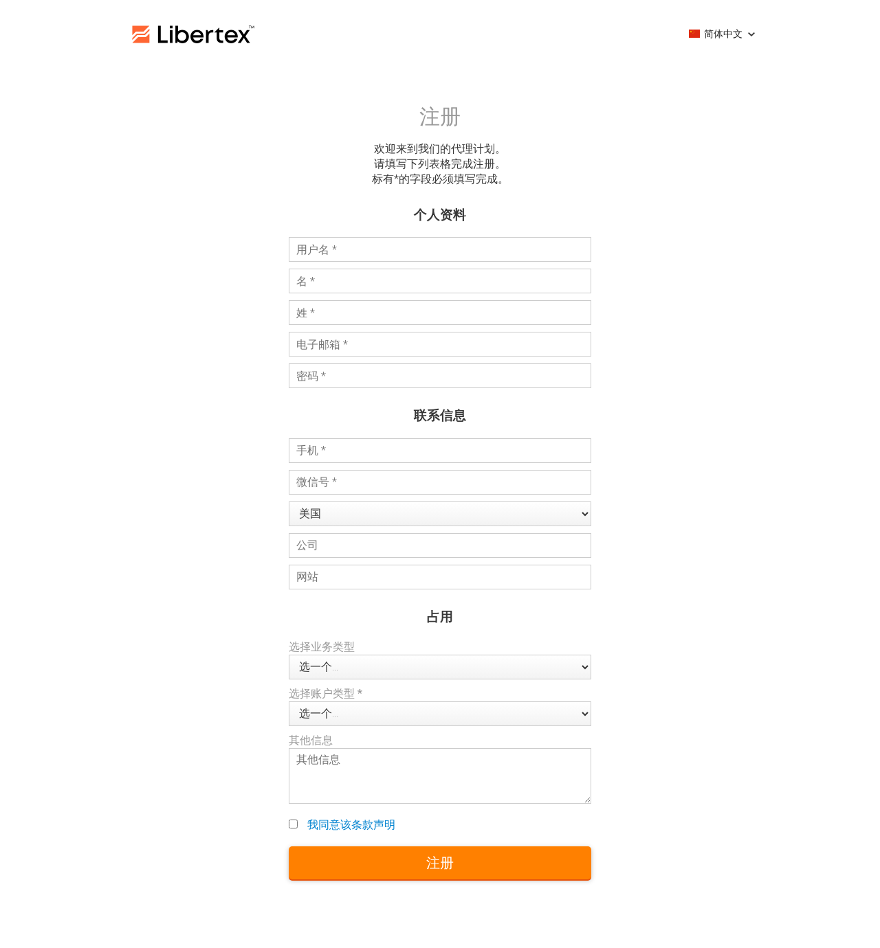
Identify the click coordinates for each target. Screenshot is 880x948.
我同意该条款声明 (351, 824)
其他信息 (311, 740)
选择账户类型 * (325, 693)
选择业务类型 (322, 646)
